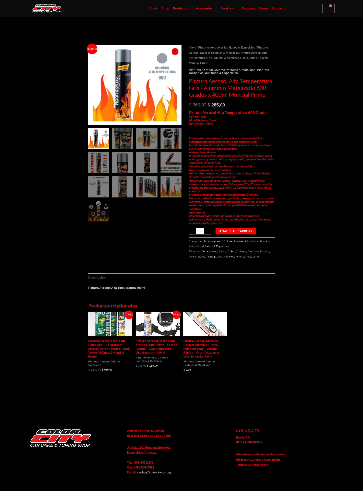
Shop (165, 8)
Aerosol (206, 251)
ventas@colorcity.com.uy (154, 472)
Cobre (231, 251)
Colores (241, 251)
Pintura (240, 256)
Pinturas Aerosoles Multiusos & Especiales (226, 47)
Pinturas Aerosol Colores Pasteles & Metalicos (222, 70)
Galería (263, 8)
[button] (175, 51)
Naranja (211, 256)
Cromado (253, 251)
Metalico (200, 256)
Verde (256, 256)
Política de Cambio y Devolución (258, 459)
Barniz (222, 251)
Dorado (264, 251)
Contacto (278, 8)
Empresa (248, 8)
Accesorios (204, 8)
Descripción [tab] (97, 277)
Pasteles (229, 256)
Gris (191, 256)
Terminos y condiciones (252, 465)
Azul (214, 251)
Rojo (248, 256)
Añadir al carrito (235, 231)
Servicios (227, 8)
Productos (180, 8)
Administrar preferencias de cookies (260, 454)
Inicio (154, 8)
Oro (220, 256)
